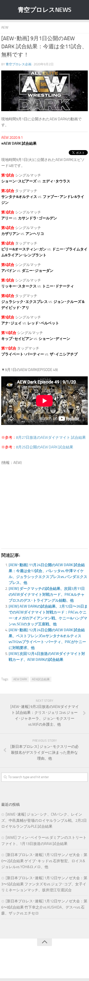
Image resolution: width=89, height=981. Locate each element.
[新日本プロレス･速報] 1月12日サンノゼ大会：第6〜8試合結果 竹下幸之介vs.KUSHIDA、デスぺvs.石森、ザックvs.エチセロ (44, 907)
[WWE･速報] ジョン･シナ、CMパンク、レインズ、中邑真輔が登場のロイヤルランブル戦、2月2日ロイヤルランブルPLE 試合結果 (44, 820)
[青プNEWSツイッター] (39, 964)
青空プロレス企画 (18, 64)
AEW (4, 27)
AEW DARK (20, 679)
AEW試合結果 (41, 679)
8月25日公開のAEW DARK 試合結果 (44, 447)
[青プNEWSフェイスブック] (49, 964)
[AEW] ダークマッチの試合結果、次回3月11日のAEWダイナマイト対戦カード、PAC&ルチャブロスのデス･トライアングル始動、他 (47, 594)
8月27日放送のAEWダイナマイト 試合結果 (51, 437)
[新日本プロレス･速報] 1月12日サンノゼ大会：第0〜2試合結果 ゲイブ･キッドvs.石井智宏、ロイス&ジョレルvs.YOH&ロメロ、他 (44, 861)
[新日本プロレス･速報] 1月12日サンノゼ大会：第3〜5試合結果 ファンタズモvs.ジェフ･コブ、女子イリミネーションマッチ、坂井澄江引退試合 (44, 884)
